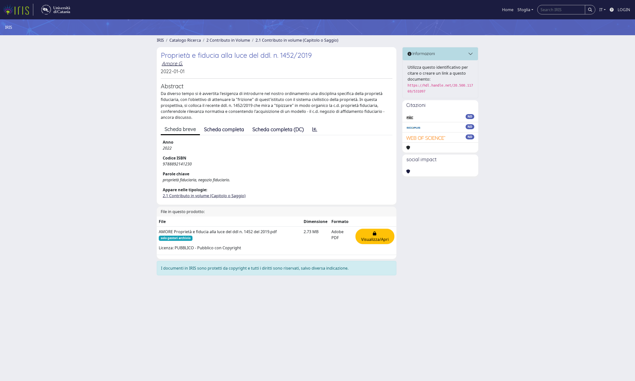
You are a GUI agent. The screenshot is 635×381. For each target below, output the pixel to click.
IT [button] (601, 9)
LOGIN (624, 9)
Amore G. (172, 63)
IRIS (160, 40)
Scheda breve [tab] (180, 129)
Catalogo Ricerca (185, 40)
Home (507, 9)
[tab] (314, 129)
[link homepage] (18, 10)
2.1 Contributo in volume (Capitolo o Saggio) (296, 40)
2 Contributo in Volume (228, 40)
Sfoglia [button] (523, 9)
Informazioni (423, 53)
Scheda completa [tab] (224, 129)
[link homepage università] (55, 10)
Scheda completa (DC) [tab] (278, 129)
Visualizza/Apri (375, 236)
